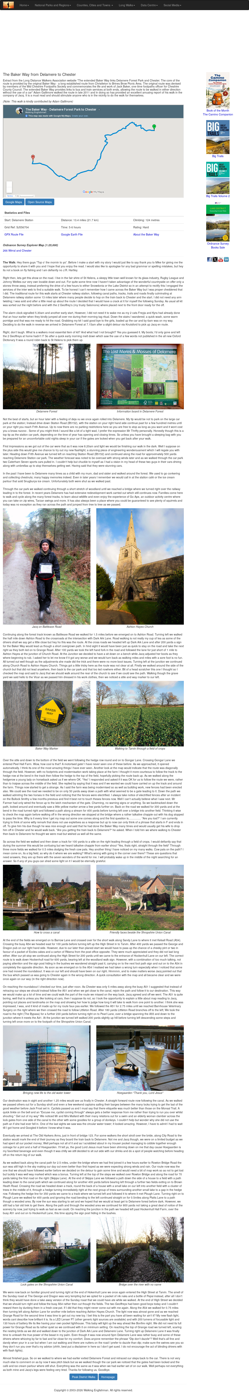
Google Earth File (72, 234)
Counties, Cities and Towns (94, 5)
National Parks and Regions (52, 5)
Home (23, 5)
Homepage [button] (108, 1377)
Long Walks (126, 5)
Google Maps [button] (13, 202)
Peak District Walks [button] (83, 1377)
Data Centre (148, 5)
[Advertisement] (124, 41)
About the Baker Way (146, 234)
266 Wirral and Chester (17, 250)
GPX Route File (14, 234)
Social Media (171, 5)
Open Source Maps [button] (40, 202)
